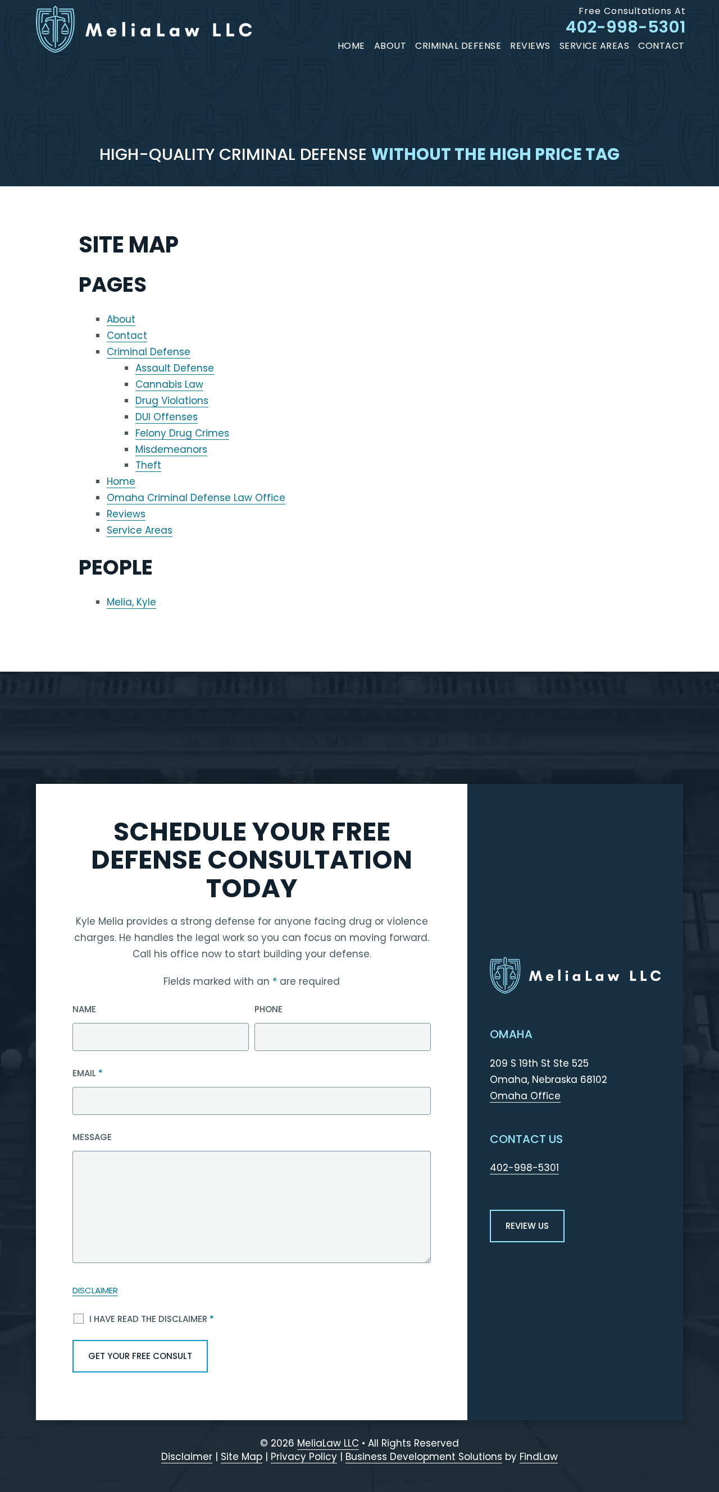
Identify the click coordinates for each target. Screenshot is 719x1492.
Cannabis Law (169, 384)
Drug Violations (171, 400)
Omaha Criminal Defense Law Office (196, 497)
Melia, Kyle (131, 602)
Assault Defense (174, 368)
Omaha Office (525, 1096)
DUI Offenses (166, 417)
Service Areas (594, 45)
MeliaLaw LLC (328, 1443)
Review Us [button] (527, 1226)
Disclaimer (95, 1290)
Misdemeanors (171, 449)
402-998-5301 (626, 27)
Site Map (241, 1456)
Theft (148, 465)
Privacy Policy (304, 1456)
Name (84, 1009)
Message (92, 1137)
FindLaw (539, 1456)
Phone (268, 1009)
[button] (704, 1426)
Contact (661, 45)
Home (351, 45)
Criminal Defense (458, 45)
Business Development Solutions (423, 1456)
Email (87, 1073)
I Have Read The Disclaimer (151, 1319)
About (390, 45)
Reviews (530, 45)
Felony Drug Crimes (182, 433)
